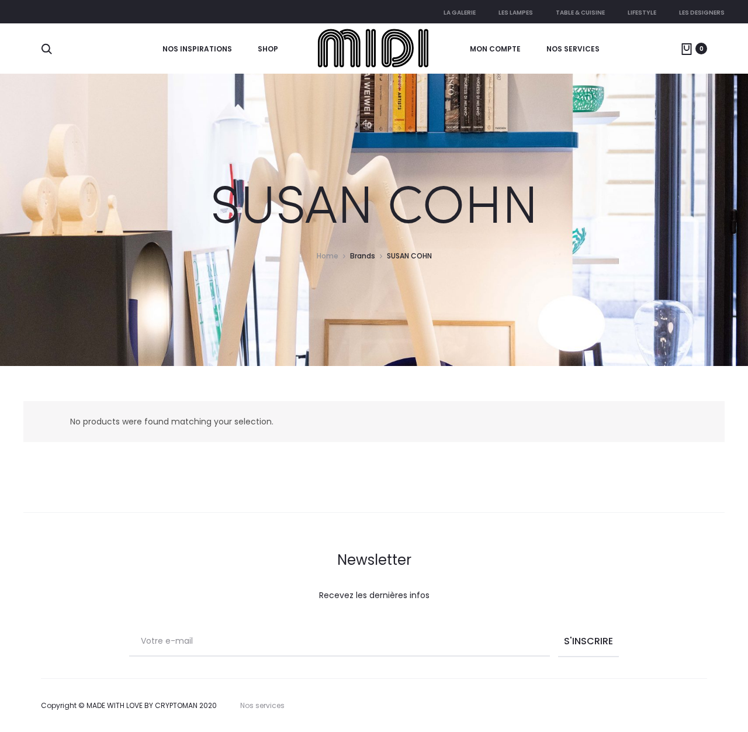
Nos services (573, 49)
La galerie (460, 12)
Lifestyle (642, 12)
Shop (268, 49)
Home (327, 256)
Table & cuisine (580, 12)
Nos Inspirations (197, 49)
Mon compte (495, 49)
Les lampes (515, 12)
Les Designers (702, 12)
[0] (686, 48)
